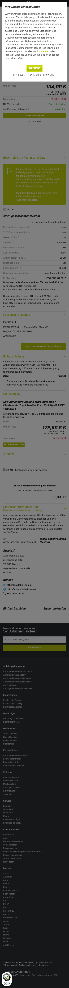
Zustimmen (34, 68)
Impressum (19, 75)
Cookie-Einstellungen (36, 54)
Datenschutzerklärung (29, 48)
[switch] (7, 983)
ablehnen (44, 51)
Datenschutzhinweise (42, 75)
